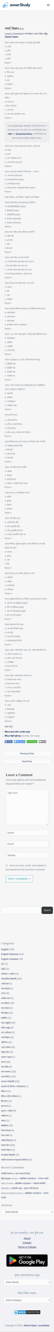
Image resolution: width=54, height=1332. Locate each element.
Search (47, 910)
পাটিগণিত (4, 1042)
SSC (3, 969)
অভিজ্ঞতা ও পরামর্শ (7, 974)
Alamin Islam (30, 1325)
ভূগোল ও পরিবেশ (7, 1111)
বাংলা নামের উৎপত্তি (23, 1173)
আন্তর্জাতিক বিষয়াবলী (8, 979)
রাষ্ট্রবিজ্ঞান (4, 1125)
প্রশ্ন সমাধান (6, 1047)
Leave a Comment (14, 34)
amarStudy (44, 1325)
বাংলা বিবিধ (5, 1067)
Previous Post (27, 753)
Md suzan (6, 1178)
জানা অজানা (5, 1008)
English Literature (9, 959)
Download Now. (24, 134)
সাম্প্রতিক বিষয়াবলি (8, 1155)
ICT (3, 964)
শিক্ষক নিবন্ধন (6, 1130)
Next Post (27, 761)
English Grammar (9, 954)
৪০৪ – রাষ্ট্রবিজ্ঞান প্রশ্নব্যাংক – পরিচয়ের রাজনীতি (27, 1183)
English (5, 949)
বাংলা (3, 1062)
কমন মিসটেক (5, 988)
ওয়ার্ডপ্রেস (5, 983)
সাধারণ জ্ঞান (5, 1145)
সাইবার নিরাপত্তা (7, 1140)
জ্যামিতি (4, 1018)
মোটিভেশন (4, 1115)
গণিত (3, 993)
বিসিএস (3, 1091)
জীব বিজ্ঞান (4, 1013)
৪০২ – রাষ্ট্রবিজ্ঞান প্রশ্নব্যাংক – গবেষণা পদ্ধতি (31, 1178)
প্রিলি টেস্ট (5, 1052)
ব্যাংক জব (4, 1106)
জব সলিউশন (5, 1003)
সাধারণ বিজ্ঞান (38, 34)
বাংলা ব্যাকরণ (5, 1071)
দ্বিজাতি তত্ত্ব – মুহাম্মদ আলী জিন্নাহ (25, 1188)
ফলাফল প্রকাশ (6, 1057)
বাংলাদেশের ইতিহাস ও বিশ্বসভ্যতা (13, 1086)
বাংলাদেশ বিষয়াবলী (7, 1081)
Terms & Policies (27, 1247)
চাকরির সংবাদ (5, 998)
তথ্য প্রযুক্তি (6, 1023)
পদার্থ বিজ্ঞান (28, 34)
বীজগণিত (4, 1101)
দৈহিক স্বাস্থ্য (5, 1028)
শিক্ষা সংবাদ (5, 1135)
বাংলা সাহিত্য (5, 1076)
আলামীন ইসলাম (6, 1173)
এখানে (10, 134)
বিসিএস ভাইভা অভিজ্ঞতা (9, 1096)
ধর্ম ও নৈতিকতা (6, 1032)
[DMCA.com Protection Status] (27, 1312)
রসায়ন (3, 1120)
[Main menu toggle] (48, 5)
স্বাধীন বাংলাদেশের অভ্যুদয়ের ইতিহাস (14, 1160)
